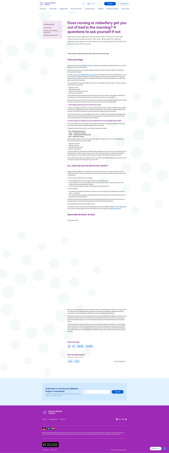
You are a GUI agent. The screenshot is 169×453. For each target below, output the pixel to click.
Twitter (120, 419)
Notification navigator (113, 8)
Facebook (117, 419)
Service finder (125, 8)
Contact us (63, 419)
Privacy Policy (45, 450)
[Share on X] (73, 346)
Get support (43, 8)
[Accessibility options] (164, 448)
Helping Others (64, 8)
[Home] (48, 4)
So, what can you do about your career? (50, 31)
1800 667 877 (124, 3)
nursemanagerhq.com (115, 208)
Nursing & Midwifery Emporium (85, 65)
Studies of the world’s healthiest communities (85, 74)
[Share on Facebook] (69, 346)
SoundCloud (126, 419)
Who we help (53, 8)
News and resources (76, 8)
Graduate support (90, 8)
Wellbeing (101, 8)
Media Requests (53, 419)
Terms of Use (53, 450)
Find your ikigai (47, 27)
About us (44, 419)
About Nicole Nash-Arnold (50, 35)
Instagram (123, 419)
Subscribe (117, 392)
